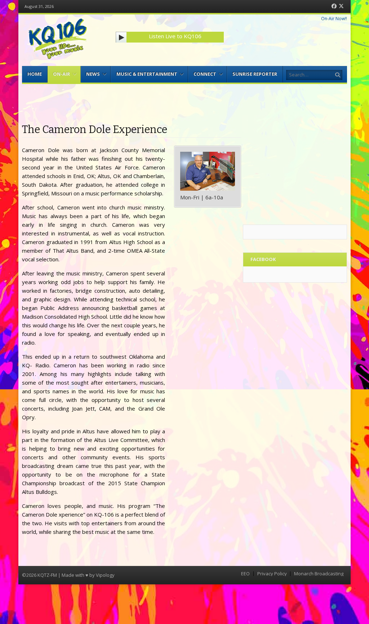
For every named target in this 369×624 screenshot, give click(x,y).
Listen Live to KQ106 (175, 36)
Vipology (105, 575)
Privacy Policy (272, 573)
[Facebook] (334, 6)
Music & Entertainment (146, 74)
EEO (245, 573)
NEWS (93, 74)
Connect (205, 74)
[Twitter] (341, 6)
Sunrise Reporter (254, 74)
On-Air (61, 74)
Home (34, 74)
